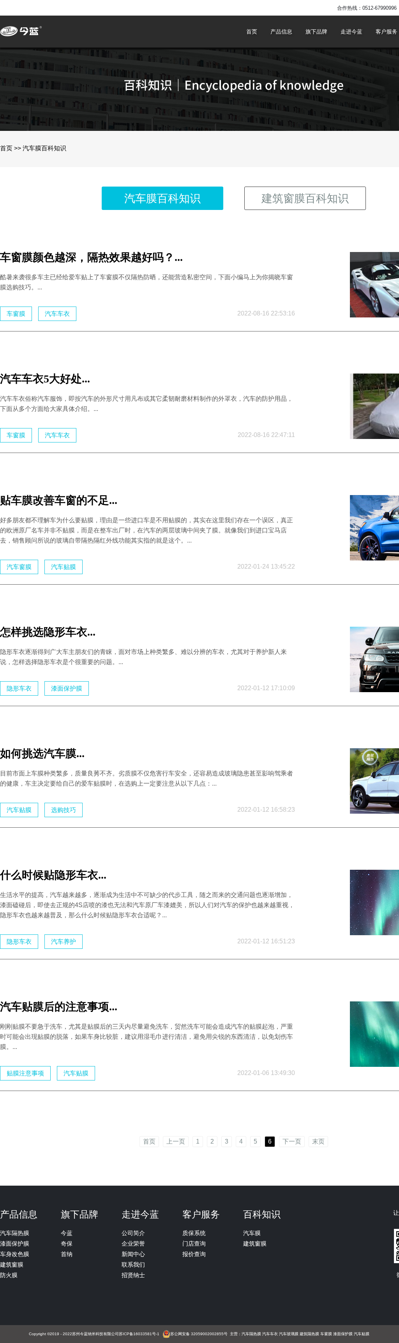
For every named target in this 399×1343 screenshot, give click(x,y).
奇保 (66, 1243)
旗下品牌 (316, 31)
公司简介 (133, 1233)
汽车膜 (252, 1233)
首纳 (66, 1254)
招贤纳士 (133, 1275)
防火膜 (9, 1275)
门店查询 (194, 1243)
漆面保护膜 (14, 1243)
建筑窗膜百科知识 (305, 198)
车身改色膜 (14, 1254)
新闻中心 (133, 1254)
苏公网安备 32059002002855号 (199, 1334)
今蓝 (66, 1233)
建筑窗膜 (11, 1264)
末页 (318, 1142)
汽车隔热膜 (14, 1233)
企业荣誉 (133, 1243)
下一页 (291, 1142)
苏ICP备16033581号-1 (139, 1334)
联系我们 (133, 1264)
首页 (251, 31)
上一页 (175, 1142)
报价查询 (194, 1254)
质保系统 (194, 1233)
